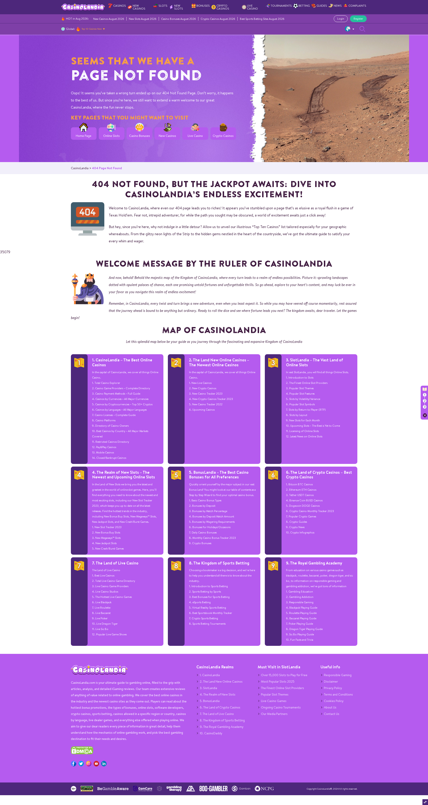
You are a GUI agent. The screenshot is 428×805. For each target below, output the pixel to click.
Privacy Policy (333, 688)
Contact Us (331, 714)
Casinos (119, 6)
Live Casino (252, 7)
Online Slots (111, 136)
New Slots (178, 7)
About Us (330, 707)
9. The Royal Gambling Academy (314, 563)
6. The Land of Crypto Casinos (220, 707)
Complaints (357, 6)
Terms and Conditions (338, 694)
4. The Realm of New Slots (217, 694)
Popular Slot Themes (274, 694)
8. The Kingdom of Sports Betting (219, 563)
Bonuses (203, 6)
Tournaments (281, 6)
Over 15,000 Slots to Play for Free (284, 675)
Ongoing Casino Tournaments (281, 707)
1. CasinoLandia (210, 675)
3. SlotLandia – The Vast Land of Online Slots (314, 362)
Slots (162, 6)
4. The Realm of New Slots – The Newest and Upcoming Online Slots (123, 474)
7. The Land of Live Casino (115, 563)
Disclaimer (331, 681)
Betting (304, 6)
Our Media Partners (274, 714)
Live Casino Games (273, 701)
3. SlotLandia (208, 688)
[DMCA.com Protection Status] (82, 753)
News (338, 6)
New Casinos (139, 7)
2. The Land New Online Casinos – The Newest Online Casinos (219, 362)
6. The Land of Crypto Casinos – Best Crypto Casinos (319, 474)
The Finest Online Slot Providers (282, 688)
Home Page (83, 136)
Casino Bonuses (139, 136)
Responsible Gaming (338, 675)
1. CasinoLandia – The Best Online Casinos (122, 362)
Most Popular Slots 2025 (277, 681)
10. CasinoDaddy (211, 733)
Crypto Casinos (222, 7)
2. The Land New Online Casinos (221, 681)
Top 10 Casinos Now (92, 28)
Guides (322, 6)
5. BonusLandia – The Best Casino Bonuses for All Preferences (219, 474)
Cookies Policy (334, 701)
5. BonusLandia (210, 701)
